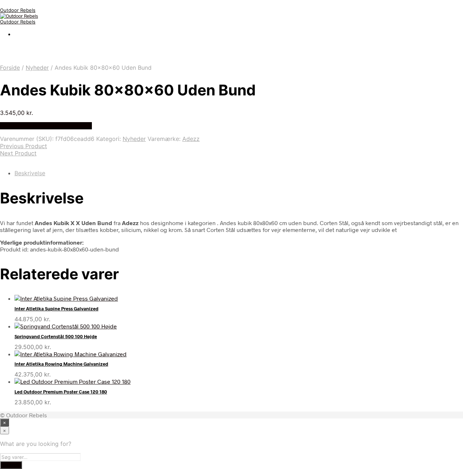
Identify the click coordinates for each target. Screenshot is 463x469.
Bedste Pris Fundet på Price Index (46, 125)
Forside (10, 67)
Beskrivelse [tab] (29, 173)
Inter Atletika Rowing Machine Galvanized (61, 364)
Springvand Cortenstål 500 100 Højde (55, 336)
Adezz (191, 138)
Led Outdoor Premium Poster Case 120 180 (60, 392)
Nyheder (37, 67)
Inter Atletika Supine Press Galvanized (56, 308)
